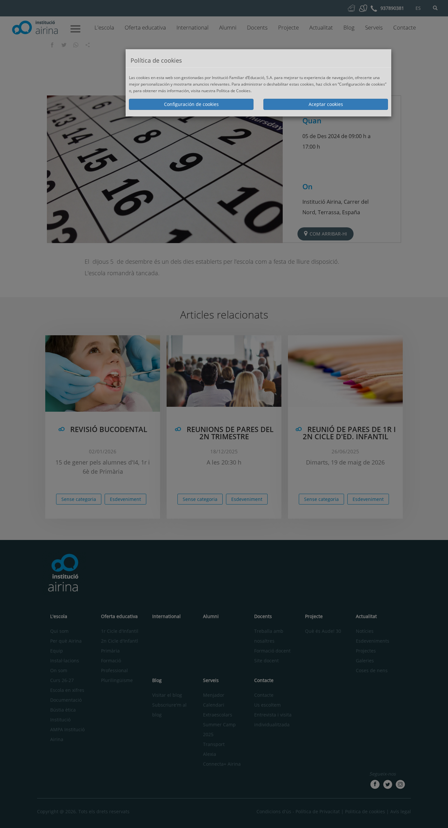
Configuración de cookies (191, 104)
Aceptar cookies (326, 104)
